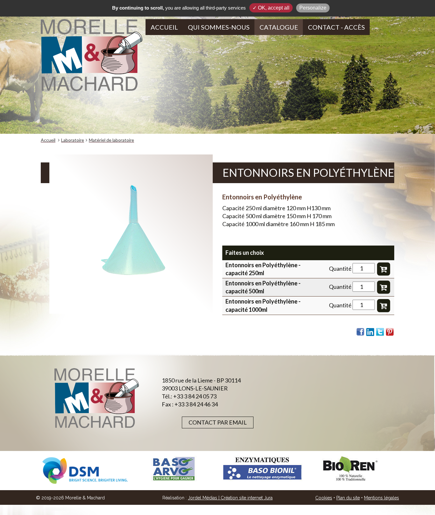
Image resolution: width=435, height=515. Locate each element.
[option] (85, 470)
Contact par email (218, 422)
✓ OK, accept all (271, 8)
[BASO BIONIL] (262, 469)
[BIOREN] (350, 469)
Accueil (164, 27)
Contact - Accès (336, 27)
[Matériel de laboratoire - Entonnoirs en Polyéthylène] (131, 234)
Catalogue (279, 27)
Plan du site (348, 497)
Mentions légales (381, 497)
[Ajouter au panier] (383, 268)
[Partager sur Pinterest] (390, 332)
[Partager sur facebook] (360, 332)
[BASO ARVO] (173, 469)
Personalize (312, 8)
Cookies (323, 497)
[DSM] (85, 471)
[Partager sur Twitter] (380, 332)
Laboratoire (72, 140)
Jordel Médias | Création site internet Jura (230, 497)
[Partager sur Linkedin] (370, 332)
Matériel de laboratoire (111, 140)
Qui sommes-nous (219, 27)
